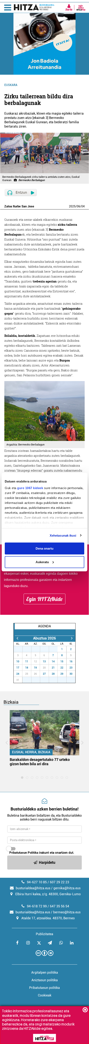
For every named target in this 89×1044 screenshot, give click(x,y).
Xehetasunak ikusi (63, 535)
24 (17, 673)
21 (53, 667)
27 (20, 649)
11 (26, 661)
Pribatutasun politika (44, 988)
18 (26, 667)
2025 (72, 206)
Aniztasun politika (44, 980)
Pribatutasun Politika (23, 852)
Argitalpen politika (44, 972)
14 (53, 661)
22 (61, 667)
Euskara (10, 85)
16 (71, 661)
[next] (71, 638)
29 (37, 649)
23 (71, 667)
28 (29, 649)
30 (46, 649)
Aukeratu (42, 562)
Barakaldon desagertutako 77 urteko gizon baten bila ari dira (40, 761)
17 (17, 667)
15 (61, 661)
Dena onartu (44, 548)
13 (44, 661)
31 (55, 649)
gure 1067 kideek (30, 487)
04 (83, 206)
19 (35, 667)
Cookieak (44, 995)
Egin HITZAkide (44, 598)
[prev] (17, 638)
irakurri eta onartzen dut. (41, 852)
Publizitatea (44, 934)
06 (78, 206)
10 (17, 661)
